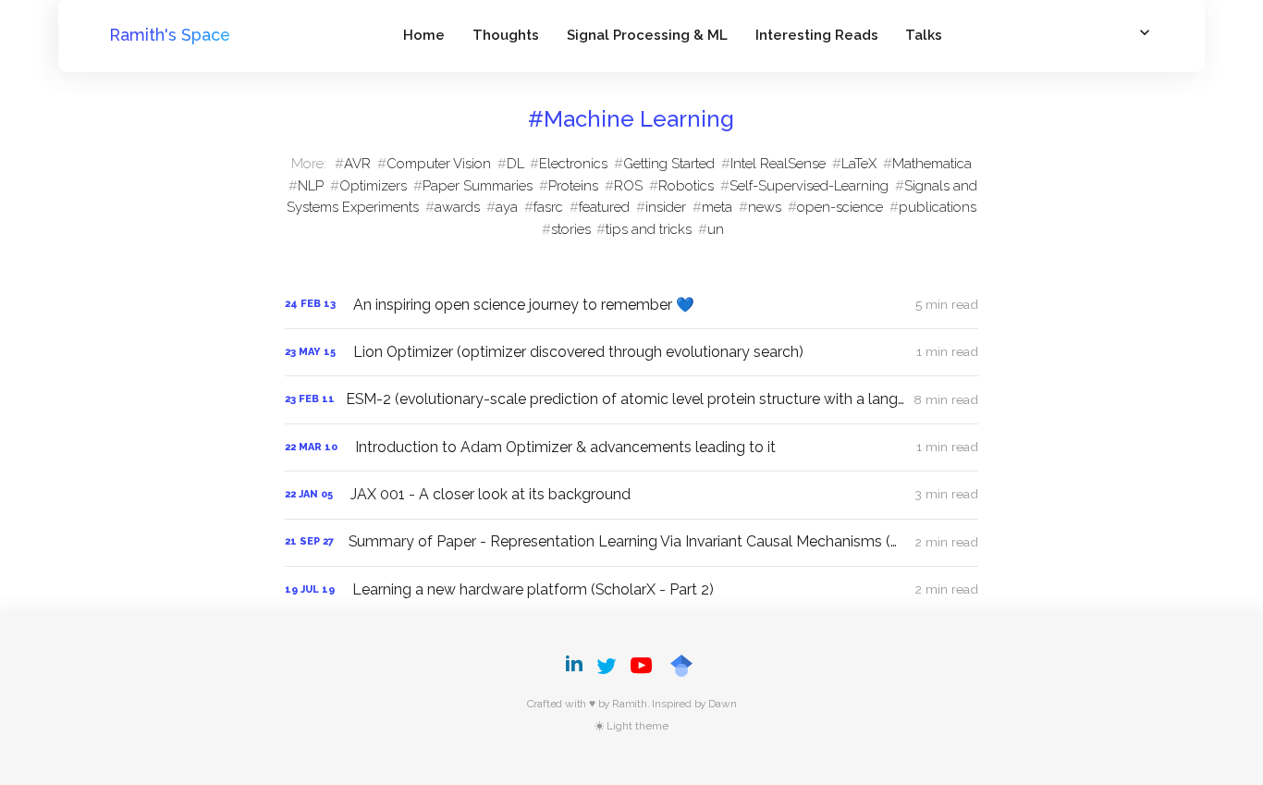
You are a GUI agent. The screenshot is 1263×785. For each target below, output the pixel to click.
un (715, 229)
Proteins (573, 185)
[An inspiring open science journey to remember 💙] (631, 305)
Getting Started (669, 163)
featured (604, 207)
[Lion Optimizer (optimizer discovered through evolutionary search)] (631, 352)
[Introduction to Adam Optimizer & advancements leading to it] (631, 447)
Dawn (722, 703)
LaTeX (859, 163)
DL (515, 163)
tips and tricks (649, 229)
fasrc (548, 207)
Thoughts (505, 35)
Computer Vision (438, 163)
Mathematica (932, 163)
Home (424, 35)
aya (507, 207)
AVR (357, 163)
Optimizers (373, 185)
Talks (923, 35)
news (764, 207)
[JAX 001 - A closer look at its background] (631, 495)
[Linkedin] (577, 666)
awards (457, 207)
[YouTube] (642, 666)
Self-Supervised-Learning (809, 185)
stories (571, 229)
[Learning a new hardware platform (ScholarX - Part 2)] (631, 590)
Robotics (686, 185)
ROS (628, 185)
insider (665, 207)
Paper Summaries (478, 185)
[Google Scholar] (681, 666)
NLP (311, 185)
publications (937, 207)
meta (717, 207)
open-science (840, 207)
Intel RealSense (778, 163)
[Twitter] (606, 666)
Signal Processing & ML (647, 35)
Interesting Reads (816, 35)
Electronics (573, 163)
